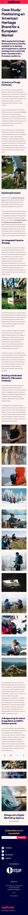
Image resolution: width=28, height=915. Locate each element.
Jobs (14, 892)
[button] (9, 821)
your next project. (17, 886)
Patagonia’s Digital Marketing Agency (14, 816)
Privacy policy (14, 896)
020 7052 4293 (15, 887)
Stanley (24, 112)
